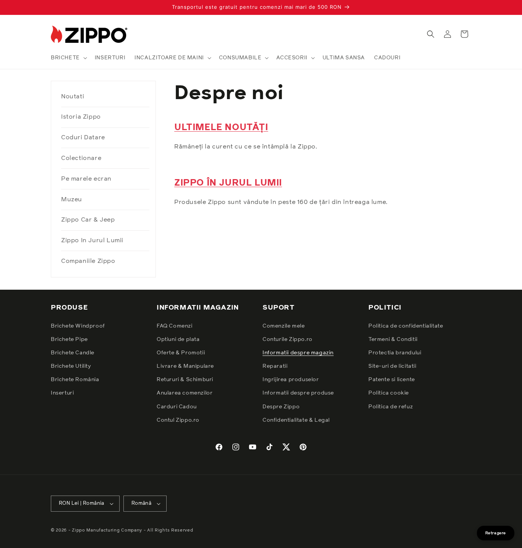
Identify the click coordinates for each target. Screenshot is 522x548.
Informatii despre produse (298, 393)
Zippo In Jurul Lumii (92, 240)
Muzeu (71, 199)
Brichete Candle (72, 352)
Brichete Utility (71, 366)
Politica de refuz (390, 406)
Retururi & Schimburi (185, 379)
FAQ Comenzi (175, 325)
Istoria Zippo (81, 117)
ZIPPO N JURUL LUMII (228, 183)
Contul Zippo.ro (178, 419)
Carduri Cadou (177, 406)
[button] (68, 58)
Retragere (495, 533)
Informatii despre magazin (298, 352)
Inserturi (62, 393)
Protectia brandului (394, 352)
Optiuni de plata (178, 339)
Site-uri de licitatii (392, 366)
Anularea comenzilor (184, 393)
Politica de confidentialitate (405, 325)
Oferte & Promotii (181, 352)
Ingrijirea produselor (291, 379)
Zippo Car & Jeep (88, 220)
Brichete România (75, 379)
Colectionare (81, 158)
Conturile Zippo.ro (288, 339)
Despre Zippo (281, 406)
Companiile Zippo (88, 261)
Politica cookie (388, 393)
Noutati (72, 96)
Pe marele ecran (86, 179)
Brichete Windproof (78, 325)
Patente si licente (391, 379)
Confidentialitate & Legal (296, 419)
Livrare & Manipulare (185, 366)
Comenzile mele (284, 325)
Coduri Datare (83, 137)
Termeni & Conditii (393, 339)
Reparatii (275, 366)
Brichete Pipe (69, 339)
